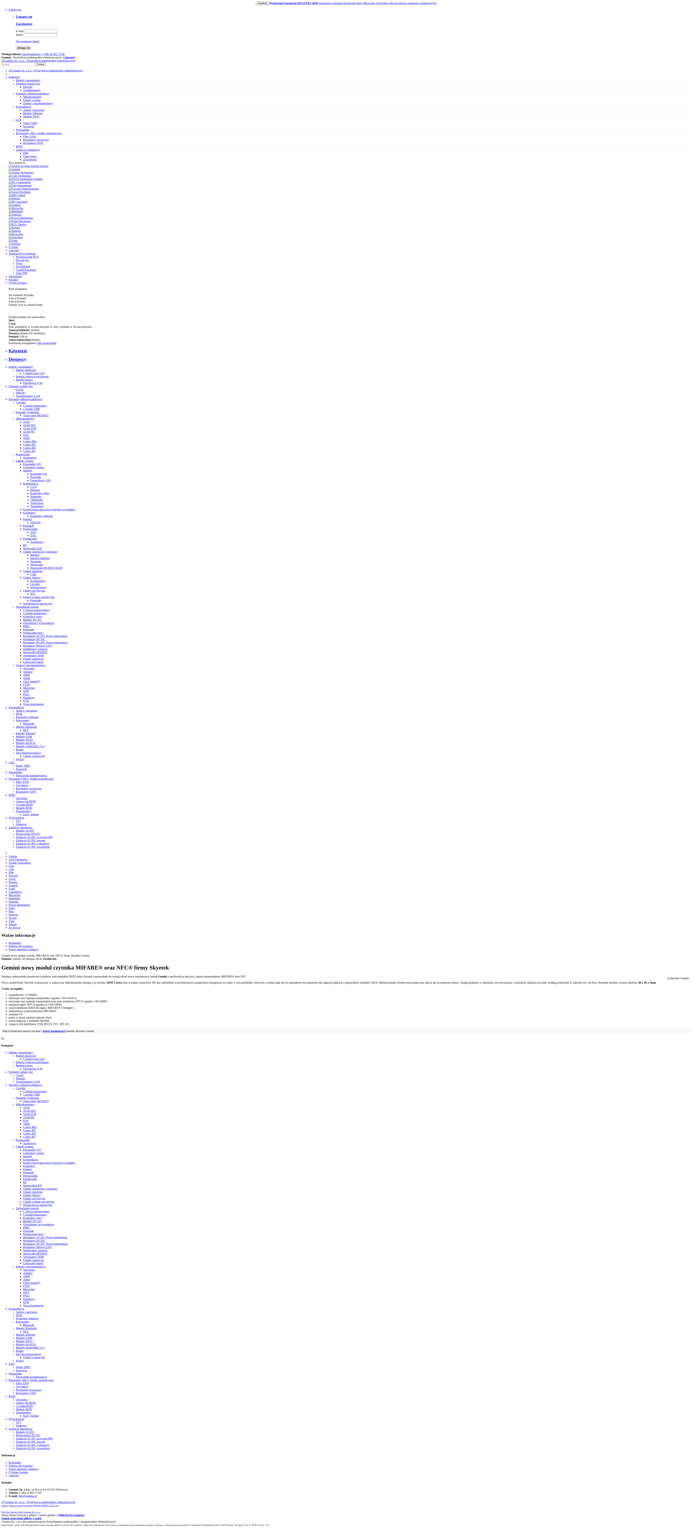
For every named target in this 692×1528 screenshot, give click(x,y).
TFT (18, 820)
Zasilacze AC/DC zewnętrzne (33, 846)
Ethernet (35, 490)
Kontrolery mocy (33, 616)
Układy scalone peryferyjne (38, 597)
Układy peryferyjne (34, 590)
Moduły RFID (24, 808)
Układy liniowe (32, 577)
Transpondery (24, 811)
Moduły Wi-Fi (31, 116)
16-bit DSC (29, 425)
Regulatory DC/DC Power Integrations (45, 642)
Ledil (12, 888)
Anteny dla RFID (26, 801)
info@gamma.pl (31, 54)
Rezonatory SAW (33, 143)
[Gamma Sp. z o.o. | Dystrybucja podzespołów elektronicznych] (38, 60)
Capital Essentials (26, 269)
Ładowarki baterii (33, 662)
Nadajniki (35, 496)
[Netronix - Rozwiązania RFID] (15, 214)
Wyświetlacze (16, 817)
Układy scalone (32, 100)
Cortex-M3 (29, 444)
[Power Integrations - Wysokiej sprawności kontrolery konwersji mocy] (21, 217)
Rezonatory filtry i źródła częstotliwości (31, 778)
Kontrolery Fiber (39, 493)
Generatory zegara (33, 467)
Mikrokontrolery (32, 96)
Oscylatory (22, 785)
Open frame (30, 156)
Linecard (14, 250)
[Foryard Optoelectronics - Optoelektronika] (24, 188)
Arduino (28, 671)
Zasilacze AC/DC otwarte (30, 840)
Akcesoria (29, 668)
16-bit (26, 421)
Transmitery (37, 506)
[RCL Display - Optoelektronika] (18, 224)
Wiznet (13, 924)
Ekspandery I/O (32, 464)
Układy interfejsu (33, 571)
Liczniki (35, 584)
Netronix (14, 901)
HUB (19, 713)
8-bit (25, 434)
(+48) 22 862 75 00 (54, 54)
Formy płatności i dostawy (24, 949)
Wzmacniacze (38, 587)
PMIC (26, 626)
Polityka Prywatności (21, 946)
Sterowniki (36, 564)
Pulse (12, 908)
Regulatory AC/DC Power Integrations (45, 636)
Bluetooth (28, 723)
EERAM (35, 522)
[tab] (350, 350)
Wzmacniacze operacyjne (37, 603)
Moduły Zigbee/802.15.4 (30, 746)
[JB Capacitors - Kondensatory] (18, 201)
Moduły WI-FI (24, 739)
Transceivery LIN (40, 480)
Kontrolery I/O (38, 473)
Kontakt (13, 279)
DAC (33, 535)
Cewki (19, 389)
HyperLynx (22, 260)
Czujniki (21, 402)
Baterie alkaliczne (26, 370)
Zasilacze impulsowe (20, 827)
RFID (12, 795)
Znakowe (21, 824)
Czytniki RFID (24, 804)
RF (25, 545)
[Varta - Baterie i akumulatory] (13, 240)
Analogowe (29, 457)
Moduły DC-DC (32, 619)
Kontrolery (29, 512)
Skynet (13, 917)
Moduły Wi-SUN (26, 743)
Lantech (13, 885)
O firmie (13, 247)
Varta (12, 921)
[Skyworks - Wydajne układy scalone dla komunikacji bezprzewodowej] (16, 234)
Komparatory (37, 580)
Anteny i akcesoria (33, 110)
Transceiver (36, 503)
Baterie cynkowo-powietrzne (32, 376)
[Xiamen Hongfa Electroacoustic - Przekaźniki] (14, 198)
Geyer (12, 879)
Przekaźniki (15, 772)
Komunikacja (30, 483)
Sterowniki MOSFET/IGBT (46, 567)
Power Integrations (19, 904)
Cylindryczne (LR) (34, 373)
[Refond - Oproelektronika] (14, 227)
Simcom (13, 914)
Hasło (19, 34)
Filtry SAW (29, 136)
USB (33, 574)
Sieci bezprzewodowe (28, 752)
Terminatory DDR (33, 655)
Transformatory (32, 90)
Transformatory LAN (28, 396)
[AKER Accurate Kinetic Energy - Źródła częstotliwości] (28, 166)
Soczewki (28, 126)
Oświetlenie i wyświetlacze (38, 623)
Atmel (26, 678)
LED (11, 762)
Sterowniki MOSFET (35, 652)
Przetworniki (30, 529)
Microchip (29, 687)
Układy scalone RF (34, 756)
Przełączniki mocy (33, 632)
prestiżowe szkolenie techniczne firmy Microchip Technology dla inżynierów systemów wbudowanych (352, 3)
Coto (11, 866)
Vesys (19, 263)
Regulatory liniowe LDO (37, 645)
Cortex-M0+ (30, 441)
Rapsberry (29, 697)
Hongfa (13, 882)
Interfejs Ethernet (40, 558)
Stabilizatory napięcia (35, 649)
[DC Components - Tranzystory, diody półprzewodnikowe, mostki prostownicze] (20, 182)
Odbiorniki (36, 499)
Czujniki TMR (31, 409)
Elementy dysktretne (27, 412)
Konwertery (23, 720)
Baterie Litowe (24, 379)
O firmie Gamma (18, 1472)
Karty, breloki (31, 814)
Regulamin (15, 942)
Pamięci (27, 519)
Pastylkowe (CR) (33, 383)
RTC (33, 593)
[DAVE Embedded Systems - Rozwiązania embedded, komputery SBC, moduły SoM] (26, 179)
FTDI (26, 684)
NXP (26, 691)
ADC (33, 532)
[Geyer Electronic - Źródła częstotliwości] (20, 192)
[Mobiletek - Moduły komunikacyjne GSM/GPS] (16, 211)
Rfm (11, 911)
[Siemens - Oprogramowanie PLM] (15, 230)
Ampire (13, 856)
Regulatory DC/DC (34, 639)
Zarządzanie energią (27, 606)
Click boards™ (31, 681)
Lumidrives (15, 891)
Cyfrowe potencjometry (36, 610)
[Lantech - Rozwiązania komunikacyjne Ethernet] (15, 205)
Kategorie (14, 77)
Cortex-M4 (29, 447)
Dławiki (27, 86)
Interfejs (27, 470)
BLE (26, 730)
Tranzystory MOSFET (36, 415)
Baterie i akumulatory (21, 366)
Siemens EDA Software (22, 253)
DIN (25, 153)
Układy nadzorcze (33, 658)
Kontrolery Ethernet (41, 516)
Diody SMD (30, 123)
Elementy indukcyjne (21, 386)
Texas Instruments (33, 704)
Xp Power (14, 927)
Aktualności (15, 276)
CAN (33, 486)
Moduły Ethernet (32, 113)
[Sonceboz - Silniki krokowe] (16, 237)
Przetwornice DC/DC (28, 833)
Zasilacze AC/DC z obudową (32, 843)
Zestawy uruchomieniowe (38, 103)
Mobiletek (14, 898)
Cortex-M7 (29, 451)
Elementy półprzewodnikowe (25, 399)
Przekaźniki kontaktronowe (31, 775)
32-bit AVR (29, 428)
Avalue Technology (20, 862)
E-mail (19, 31)
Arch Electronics (18, 859)
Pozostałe (35, 477)
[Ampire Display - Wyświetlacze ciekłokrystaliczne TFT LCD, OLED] (14, 169)
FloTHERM (23, 266)
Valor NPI (21, 273)
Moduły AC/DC (25, 830)
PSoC (26, 694)
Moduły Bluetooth (26, 726)
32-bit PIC (29, 431)
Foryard (13, 875)
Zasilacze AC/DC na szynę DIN (34, 837)
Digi (11, 872)
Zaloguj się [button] (15, 9)
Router (20, 749)
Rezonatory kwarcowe (36, 139)
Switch (20, 759)
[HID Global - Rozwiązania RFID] (17, 195)
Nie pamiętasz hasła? (28, 41)
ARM (26, 438)
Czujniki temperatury (35, 405)
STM (26, 700)
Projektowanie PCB (27, 256)
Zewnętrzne (30, 159)
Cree (11, 869)
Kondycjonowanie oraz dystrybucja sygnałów (49, 509)
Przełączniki (23, 454)
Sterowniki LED (32, 548)
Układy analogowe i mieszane (40, 551)
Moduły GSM (24, 736)
